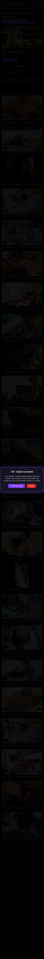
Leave (31, 486)
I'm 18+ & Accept (16, 486)
